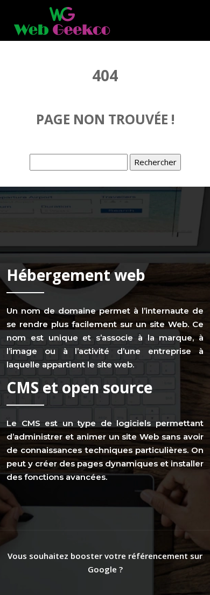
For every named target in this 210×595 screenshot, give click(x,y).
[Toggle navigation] (189, 20)
